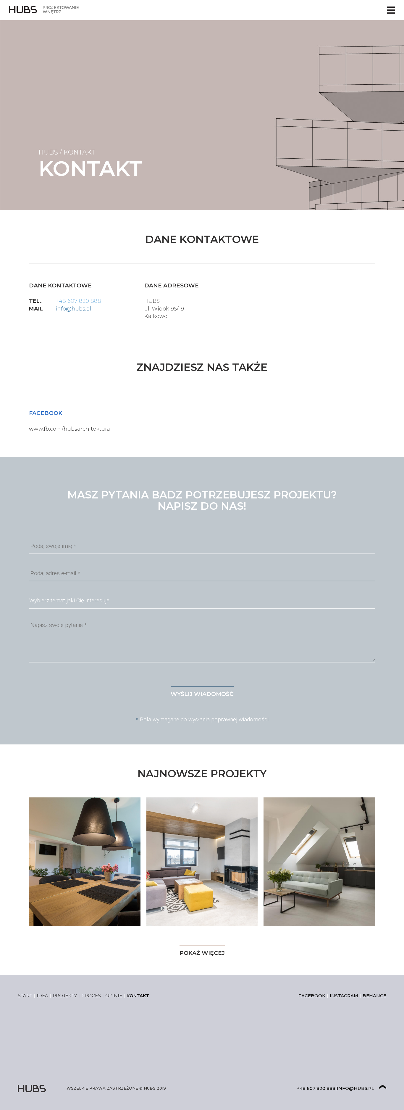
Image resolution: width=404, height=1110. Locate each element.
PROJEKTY (65, 995)
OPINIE (113, 995)
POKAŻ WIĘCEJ (202, 953)
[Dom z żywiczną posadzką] (202, 861)
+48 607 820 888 (78, 301)
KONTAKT (138, 995)
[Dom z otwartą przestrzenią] (84, 861)
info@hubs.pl (73, 308)
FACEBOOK (311, 995)
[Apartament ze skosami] (319, 861)
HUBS (48, 152)
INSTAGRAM (344, 995)
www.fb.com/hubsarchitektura (69, 429)
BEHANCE (374, 995)
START (25, 995)
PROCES (91, 995)
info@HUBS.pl (355, 1088)
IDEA (42, 995)
